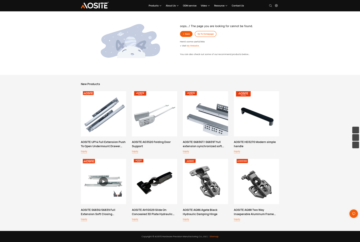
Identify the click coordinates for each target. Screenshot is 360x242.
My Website (193, 45)
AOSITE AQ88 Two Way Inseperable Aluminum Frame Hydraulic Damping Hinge (254, 212)
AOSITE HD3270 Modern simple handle (255, 144)
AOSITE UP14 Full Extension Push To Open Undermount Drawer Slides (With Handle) (103, 144)
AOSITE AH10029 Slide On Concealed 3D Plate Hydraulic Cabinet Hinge (152, 212)
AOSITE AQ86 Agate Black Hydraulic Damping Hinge (200, 212)
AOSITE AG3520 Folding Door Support (151, 144)
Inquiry (84, 151)
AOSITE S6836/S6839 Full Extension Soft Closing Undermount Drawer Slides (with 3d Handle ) (103, 212)
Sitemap (214, 236)
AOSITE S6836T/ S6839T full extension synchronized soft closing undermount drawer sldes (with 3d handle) (202, 144)
